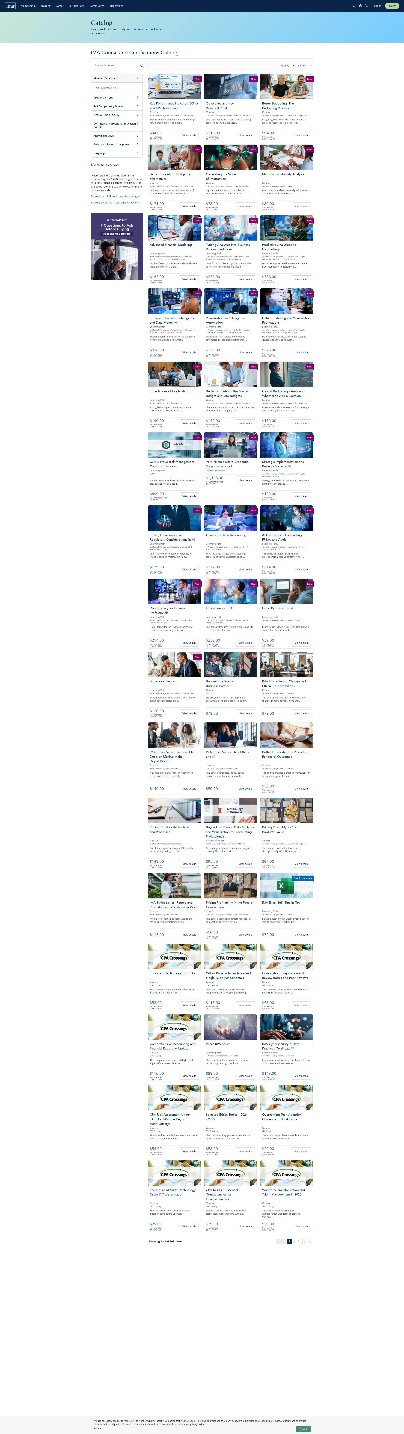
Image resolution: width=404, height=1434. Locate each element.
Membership (28, 6)
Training (46, 6)
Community (97, 6)
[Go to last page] (309, 1241)
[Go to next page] (304, 1241)
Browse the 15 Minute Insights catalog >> (115, 196)
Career (59, 6)
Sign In (377, 5)
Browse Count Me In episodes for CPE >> (115, 202)
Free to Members (105, 87)
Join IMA (392, 5)
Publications (116, 6)
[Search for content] (142, 65)
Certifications (76, 6)
